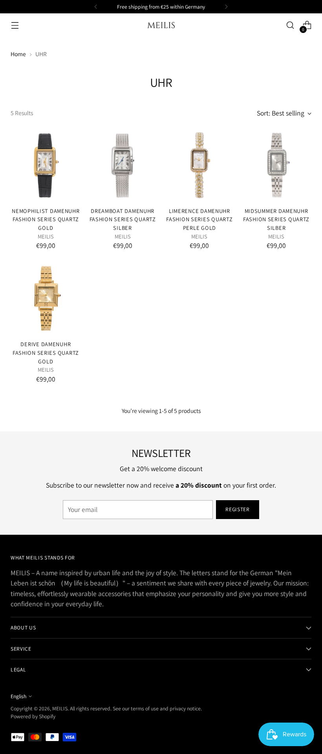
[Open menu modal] (15, 25)
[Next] (226, 6)
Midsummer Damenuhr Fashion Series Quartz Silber (276, 219)
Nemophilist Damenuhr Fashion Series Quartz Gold (45, 219)
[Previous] (95, 6)
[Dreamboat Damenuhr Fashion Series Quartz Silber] (123, 165)
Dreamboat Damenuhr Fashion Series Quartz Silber (123, 219)
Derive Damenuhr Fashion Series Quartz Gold (46, 352)
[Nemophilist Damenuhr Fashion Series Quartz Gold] (46, 165)
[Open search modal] (290, 25)
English (18, 696)
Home (18, 54)
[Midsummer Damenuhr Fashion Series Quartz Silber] (276, 165)
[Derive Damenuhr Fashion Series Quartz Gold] (46, 299)
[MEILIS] (161, 25)
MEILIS (60, 708)
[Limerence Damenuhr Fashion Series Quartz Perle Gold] (200, 165)
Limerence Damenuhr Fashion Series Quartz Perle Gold (199, 219)
